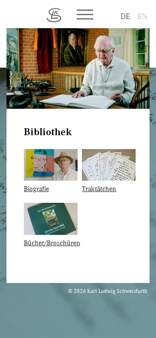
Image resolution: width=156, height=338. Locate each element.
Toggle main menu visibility (84, 14)
